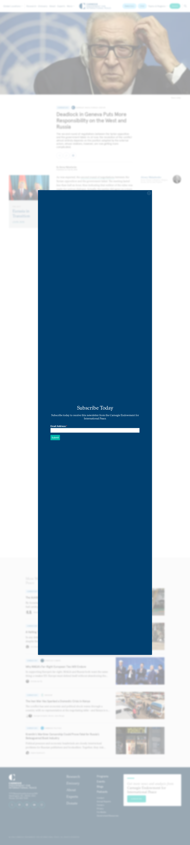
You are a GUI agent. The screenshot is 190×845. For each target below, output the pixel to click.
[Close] (149, 193)
